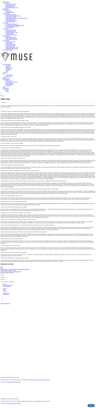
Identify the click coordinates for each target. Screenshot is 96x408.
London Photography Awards (12, 32)
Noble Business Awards (11, 37)
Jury (4, 73)
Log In (7, 90)
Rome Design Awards (10, 46)
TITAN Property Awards (11, 16)
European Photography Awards (12, 47)
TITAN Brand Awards (10, 21)
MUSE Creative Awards (11, 4)
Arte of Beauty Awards (10, 41)
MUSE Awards (6, 2)
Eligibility (8, 66)
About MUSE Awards (7, 285)
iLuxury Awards (9, 42)
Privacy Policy (39, 379)
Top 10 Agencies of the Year (11, 82)
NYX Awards (6, 9)
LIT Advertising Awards (11, 29)
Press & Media (6, 79)
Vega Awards (6, 8)
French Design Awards (10, 44)
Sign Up (7, 91)
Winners (5, 77)
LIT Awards (5, 28)
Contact (4, 288)
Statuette (7, 70)
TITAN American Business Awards (13, 15)
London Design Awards (11, 31)
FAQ (7, 71)
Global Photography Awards (12, 48)
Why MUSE (8, 69)
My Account (5, 89)
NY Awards (5, 22)
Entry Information (7, 64)
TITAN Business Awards (11, 14)
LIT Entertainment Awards (11, 34)
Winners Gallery (9, 80)
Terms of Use (32, 379)
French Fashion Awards (11, 45)
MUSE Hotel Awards (10, 6)
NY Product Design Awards (11, 24)
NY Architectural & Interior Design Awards (15, 25)
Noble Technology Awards (11, 38)
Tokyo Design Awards (7, 50)
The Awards (8, 65)
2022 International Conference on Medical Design (11, 271)
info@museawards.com (5, 303)
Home (4, 284)
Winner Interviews (9, 83)
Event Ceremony (6, 78)
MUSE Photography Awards (12, 7)
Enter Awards (6, 88)
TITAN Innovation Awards (11, 20)
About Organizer (6, 286)
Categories (5, 72)
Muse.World (8, 85)
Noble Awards (6, 35)
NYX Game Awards (10, 12)
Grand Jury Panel (9, 75)
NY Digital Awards (10, 27)
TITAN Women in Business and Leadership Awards (16, 18)
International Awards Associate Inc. (13, 382)
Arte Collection (6, 40)
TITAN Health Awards (10, 19)
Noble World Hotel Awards (11, 39)
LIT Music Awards (10, 33)
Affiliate (5, 290)
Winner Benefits (9, 67)
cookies (48, 379)
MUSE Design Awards (10, 5)
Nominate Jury (9, 76)
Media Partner (6, 293)
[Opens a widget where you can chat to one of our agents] (91, 405)
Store (4, 86)
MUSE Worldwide (10, 84)
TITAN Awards (6, 13)
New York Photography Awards (12, 26)
